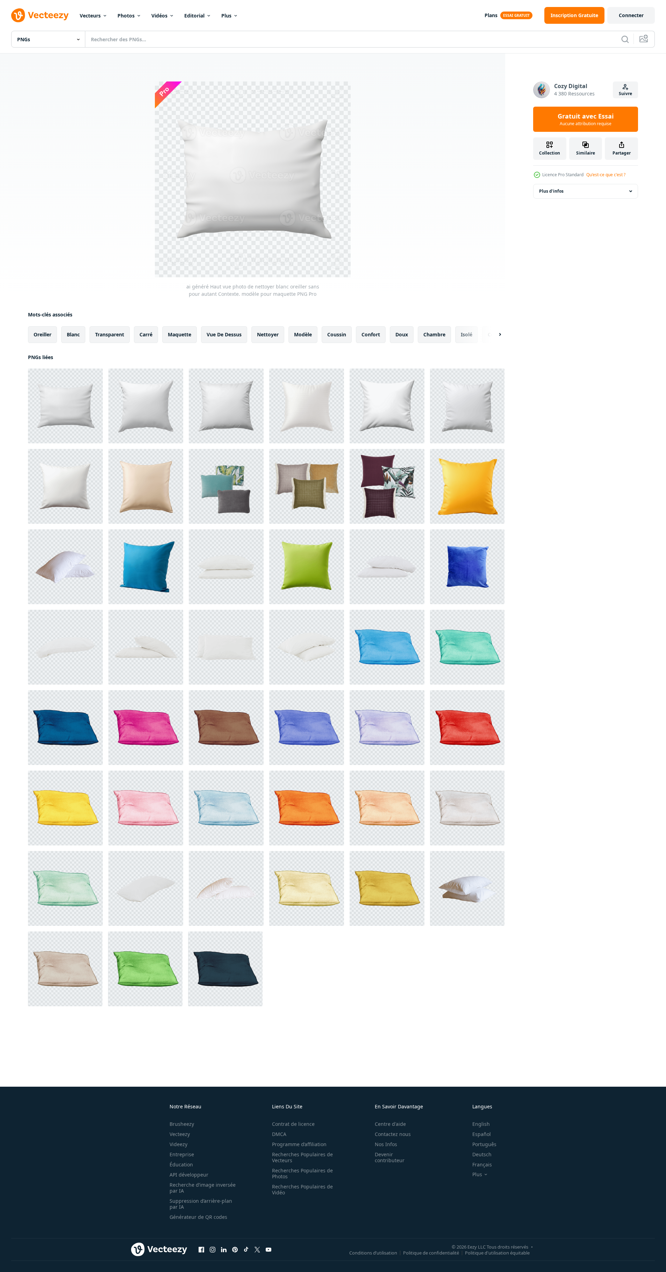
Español (481, 1134)
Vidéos (159, 15)
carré (145, 334)
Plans (491, 15)
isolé (466, 334)
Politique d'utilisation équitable (497, 1252)
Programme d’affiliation (299, 1144)
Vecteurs (90, 15)
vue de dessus (224, 334)
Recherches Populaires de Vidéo (302, 1189)
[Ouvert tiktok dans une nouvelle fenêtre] (246, 1249)
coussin (336, 334)
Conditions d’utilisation (373, 1252)
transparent (109, 334)
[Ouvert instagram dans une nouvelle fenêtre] (212, 1249)
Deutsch (482, 1154)
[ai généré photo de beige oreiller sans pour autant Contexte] (145, 486)
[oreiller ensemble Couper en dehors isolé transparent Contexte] (306, 486)
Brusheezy (182, 1124)
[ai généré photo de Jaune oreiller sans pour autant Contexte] (467, 486)
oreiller (42, 334)
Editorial (194, 15)
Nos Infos (386, 1144)
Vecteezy (180, 1134)
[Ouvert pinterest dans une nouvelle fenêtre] (235, 1249)
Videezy (178, 1144)
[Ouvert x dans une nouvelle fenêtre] (257, 1249)
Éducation (181, 1164)
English (481, 1124)
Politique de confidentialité (431, 1252)
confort (370, 334)
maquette (179, 334)
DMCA (279, 1134)
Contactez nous (393, 1134)
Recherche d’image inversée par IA (203, 1187)
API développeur (189, 1174)
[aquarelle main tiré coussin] (387, 647)
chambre (434, 334)
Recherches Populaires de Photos (302, 1173)
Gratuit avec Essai (586, 119)
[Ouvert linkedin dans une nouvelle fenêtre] (224, 1249)
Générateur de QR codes (198, 1217)
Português (484, 1144)
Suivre (625, 94)
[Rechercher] (625, 39)
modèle (303, 334)
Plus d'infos (551, 191)
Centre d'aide (390, 1124)
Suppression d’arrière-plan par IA (201, 1204)
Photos (126, 15)
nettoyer (268, 334)
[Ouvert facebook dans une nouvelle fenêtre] (201, 1249)
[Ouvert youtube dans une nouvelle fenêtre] (268, 1249)
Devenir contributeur (389, 1157)
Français (482, 1164)
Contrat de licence (293, 1124)
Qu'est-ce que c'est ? (605, 175)
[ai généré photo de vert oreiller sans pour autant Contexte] (306, 566)
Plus (226, 15)
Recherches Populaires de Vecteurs (302, 1157)
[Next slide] (494, 334)
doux (401, 334)
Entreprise (182, 1154)
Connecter (631, 15)
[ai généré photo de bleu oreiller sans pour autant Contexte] (145, 566)
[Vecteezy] (40, 15)
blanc (73, 334)
